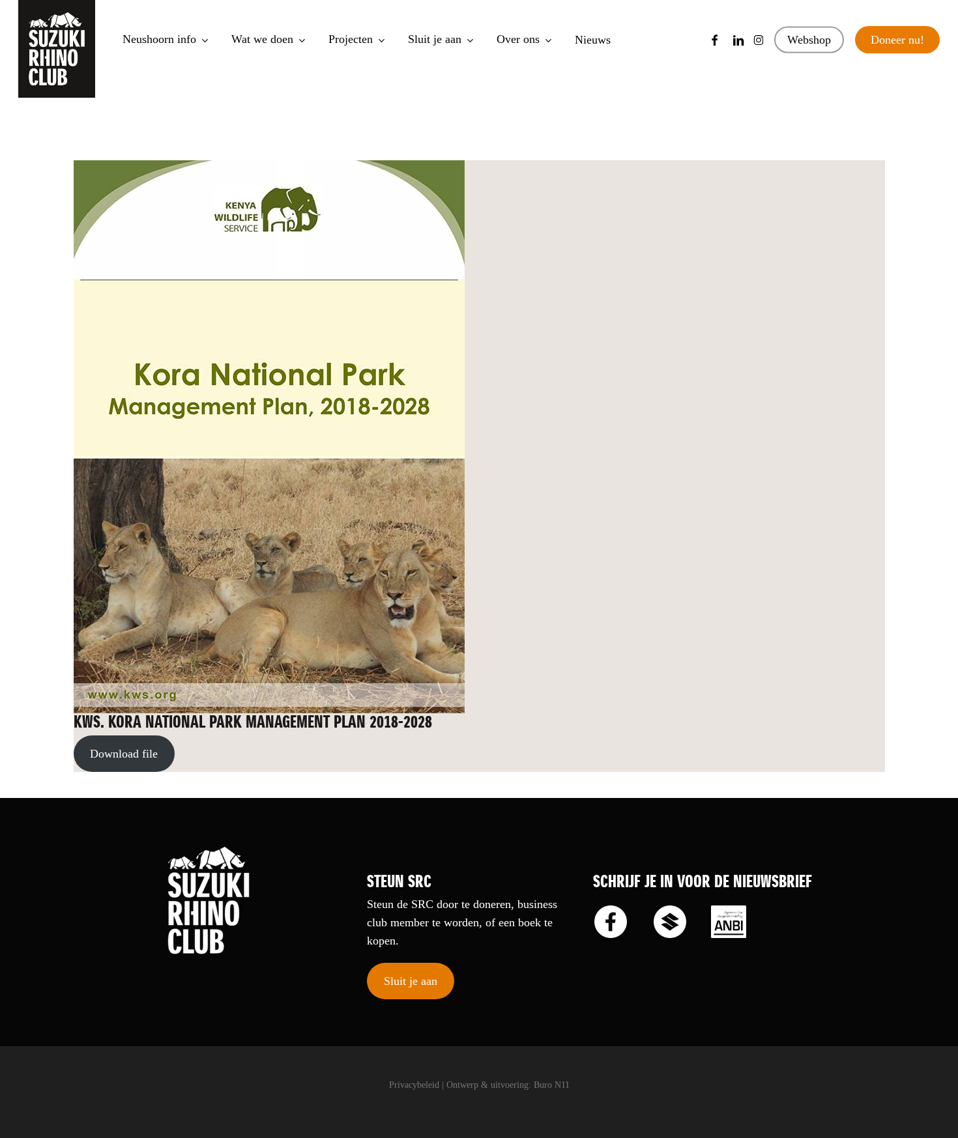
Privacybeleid (414, 1085)
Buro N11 (552, 1085)
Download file (124, 753)
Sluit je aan (410, 981)
